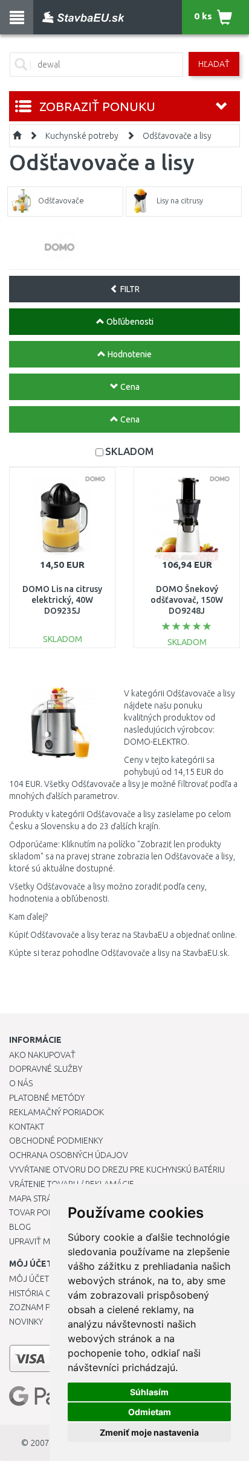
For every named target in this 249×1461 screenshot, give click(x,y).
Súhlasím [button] (149, 1392)
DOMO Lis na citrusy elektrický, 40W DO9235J (62, 600)
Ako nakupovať (42, 1055)
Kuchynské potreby (81, 136)
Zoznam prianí (39, 1307)
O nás (21, 1083)
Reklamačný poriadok (56, 1112)
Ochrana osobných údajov (68, 1155)
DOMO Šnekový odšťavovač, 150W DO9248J (186, 600)
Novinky (26, 1321)
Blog (20, 1227)
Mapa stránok (39, 1198)
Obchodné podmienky (56, 1140)
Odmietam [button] (149, 1412)
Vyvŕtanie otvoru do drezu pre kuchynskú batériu (117, 1169)
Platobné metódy (47, 1098)
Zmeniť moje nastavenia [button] (149, 1432)
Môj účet (29, 1279)
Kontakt (26, 1127)
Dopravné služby (45, 1069)
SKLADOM (129, 451)
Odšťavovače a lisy (177, 136)
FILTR (129, 289)
